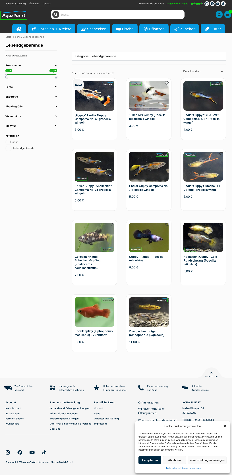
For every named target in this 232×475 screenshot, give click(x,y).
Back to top (211, 377)
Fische (17, 36)
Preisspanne (13, 65)
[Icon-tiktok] (223, 3)
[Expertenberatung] (141, 387)
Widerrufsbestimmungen (64, 413)
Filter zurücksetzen (16, 55)
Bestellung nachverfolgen (64, 418)
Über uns (34, 3)
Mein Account (13, 408)
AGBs (97, 413)
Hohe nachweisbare (114, 386)
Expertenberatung (157, 386)
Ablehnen (174, 460)
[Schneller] (185, 387)
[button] (225, 426)
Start (8, 36)
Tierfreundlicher (23, 386)
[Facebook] (212, 3)
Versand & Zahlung (15, 3)
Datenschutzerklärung (177, 468)
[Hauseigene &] (52, 387)
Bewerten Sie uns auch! (151, 3)
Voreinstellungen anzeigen (207, 460)
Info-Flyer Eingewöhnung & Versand (70, 423)
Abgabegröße (13, 106)
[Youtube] (218, 3)
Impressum (195, 468)
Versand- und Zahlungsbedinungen (70, 408)
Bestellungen (12, 413)
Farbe (9, 87)
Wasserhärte (13, 116)
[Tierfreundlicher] (8, 387)
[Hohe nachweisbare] (96, 387)
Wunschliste (12, 423)
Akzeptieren (150, 460)
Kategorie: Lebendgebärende (95, 56)
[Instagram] (206, 3)
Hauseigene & (67, 386)
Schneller (196, 386)
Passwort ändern (14, 418)
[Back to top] (211, 372)
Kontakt (46, 3)
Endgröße (11, 96)
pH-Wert (10, 126)
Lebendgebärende (23, 148)
